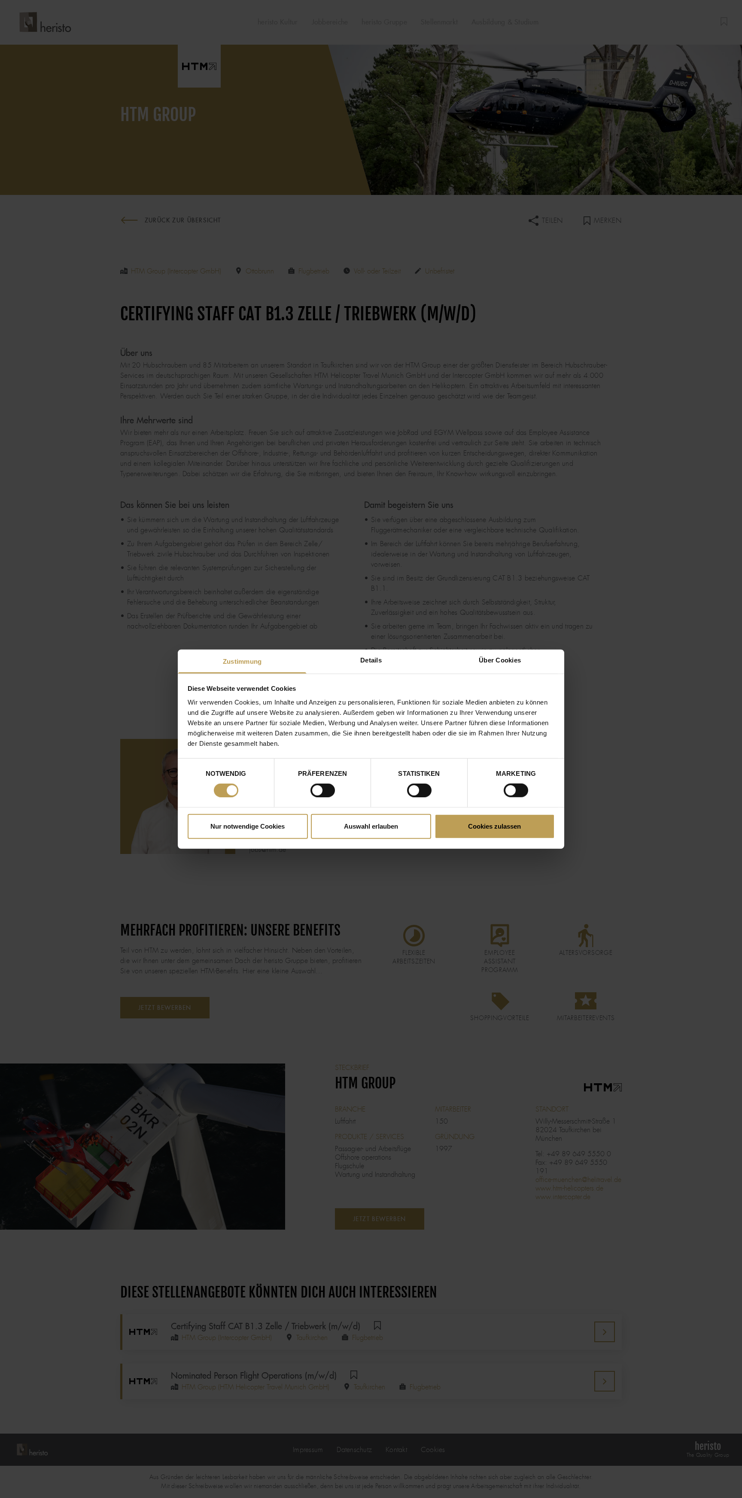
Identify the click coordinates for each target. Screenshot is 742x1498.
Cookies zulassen (494, 826)
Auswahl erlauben (371, 826)
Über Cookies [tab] (500, 659)
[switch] (322, 790)
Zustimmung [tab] (242, 661)
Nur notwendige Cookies (247, 826)
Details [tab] (371, 659)
